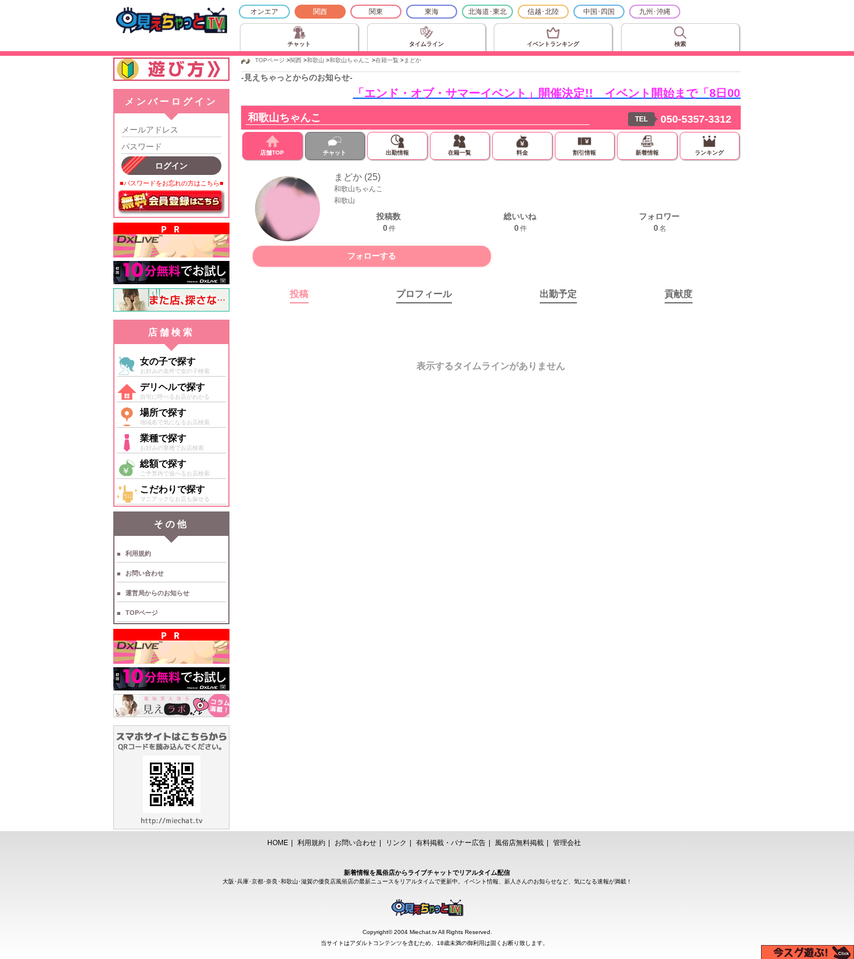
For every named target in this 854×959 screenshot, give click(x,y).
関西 (320, 12)
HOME (277, 843)
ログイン (171, 165)
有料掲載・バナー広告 (451, 843)
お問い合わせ (144, 573)
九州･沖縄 (654, 12)
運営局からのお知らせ (157, 592)
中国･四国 (599, 12)
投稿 (299, 294)
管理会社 (567, 843)
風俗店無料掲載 (519, 843)
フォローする (371, 255)
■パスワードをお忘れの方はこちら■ (172, 183)
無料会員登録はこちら (171, 202)
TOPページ (141, 612)
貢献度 (678, 294)
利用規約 (138, 553)
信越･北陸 (543, 12)
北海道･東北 (487, 12)
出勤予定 (558, 294)
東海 (432, 12)
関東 (376, 12)
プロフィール (424, 294)
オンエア (264, 12)
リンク (396, 843)
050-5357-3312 (696, 119)
